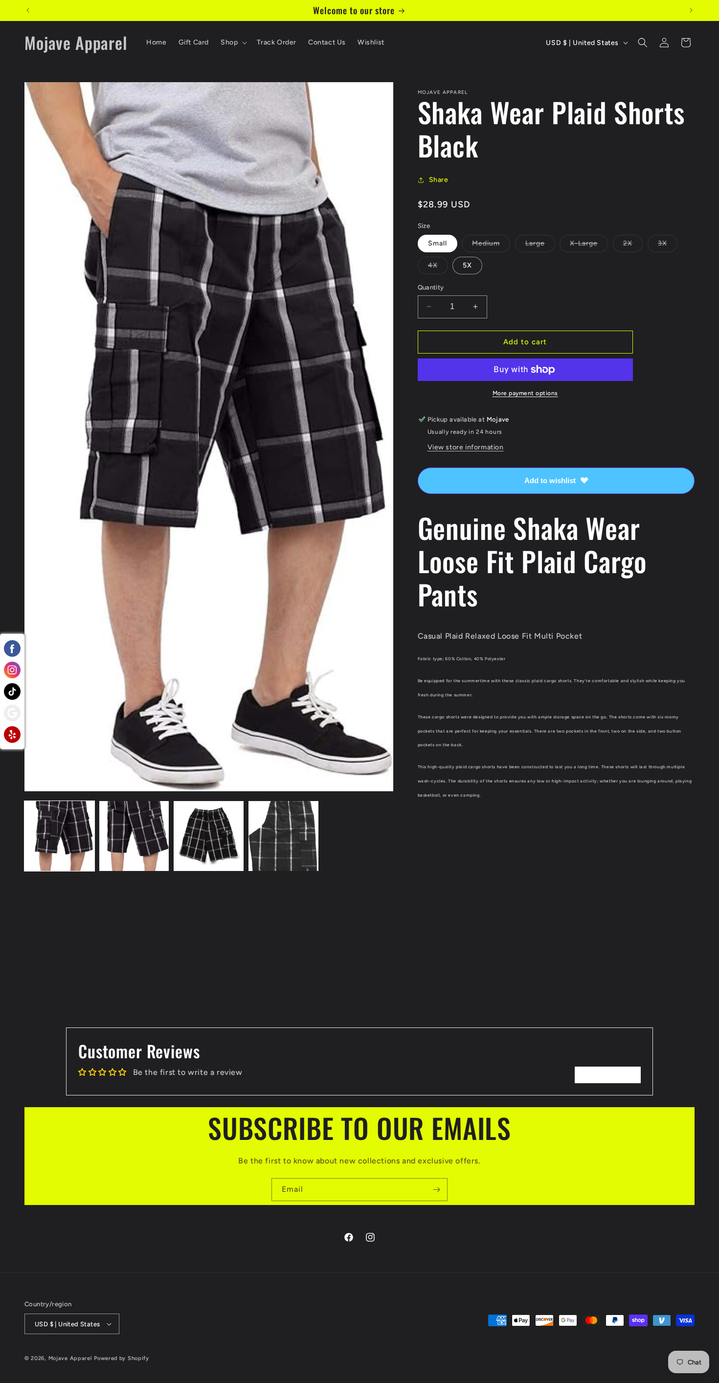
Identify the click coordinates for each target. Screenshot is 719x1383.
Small (437, 243)
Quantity (431, 287)
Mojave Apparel (70, 1358)
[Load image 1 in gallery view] (59, 836)
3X (667, 245)
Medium (491, 245)
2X (633, 245)
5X (467, 265)
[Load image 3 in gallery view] (209, 836)
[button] (233, 42)
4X (438, 267)
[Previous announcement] (28, 10)
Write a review (607, 1074)
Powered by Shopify (121, 1358)
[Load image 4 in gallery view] (283, 836)
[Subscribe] (436, 1189)
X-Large (589, 245)
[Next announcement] (691, 10)
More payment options (525, 393)
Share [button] (439, 180)
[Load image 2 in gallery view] (134, 836)
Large (540, 245)
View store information (465, 447)
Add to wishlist (550, 480)
